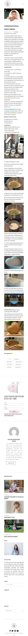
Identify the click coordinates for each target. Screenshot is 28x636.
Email (5, 402)
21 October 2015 (7, 32)
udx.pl (14, 635)
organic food (9, 367)
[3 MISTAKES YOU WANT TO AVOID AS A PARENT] (14, 486)
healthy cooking (9, 361)
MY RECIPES (6, 33)
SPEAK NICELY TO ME (9, 517)
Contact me (11, 463)
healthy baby (16, 359)
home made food (18, 364)
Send (14, 411)
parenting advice (18, 367)
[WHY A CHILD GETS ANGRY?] (14, 526)
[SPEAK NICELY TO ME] (14, 507)
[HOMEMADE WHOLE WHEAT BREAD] (14, 432)
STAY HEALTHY (13, 33)
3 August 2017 (7, 495)
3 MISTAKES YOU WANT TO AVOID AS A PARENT (14, 497)
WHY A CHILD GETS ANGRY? (11, 536)
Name (5, 407)
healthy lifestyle (18, 361)
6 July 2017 (6, 515)
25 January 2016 (7, 534)
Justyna (16, 32)
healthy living (9, 364)
